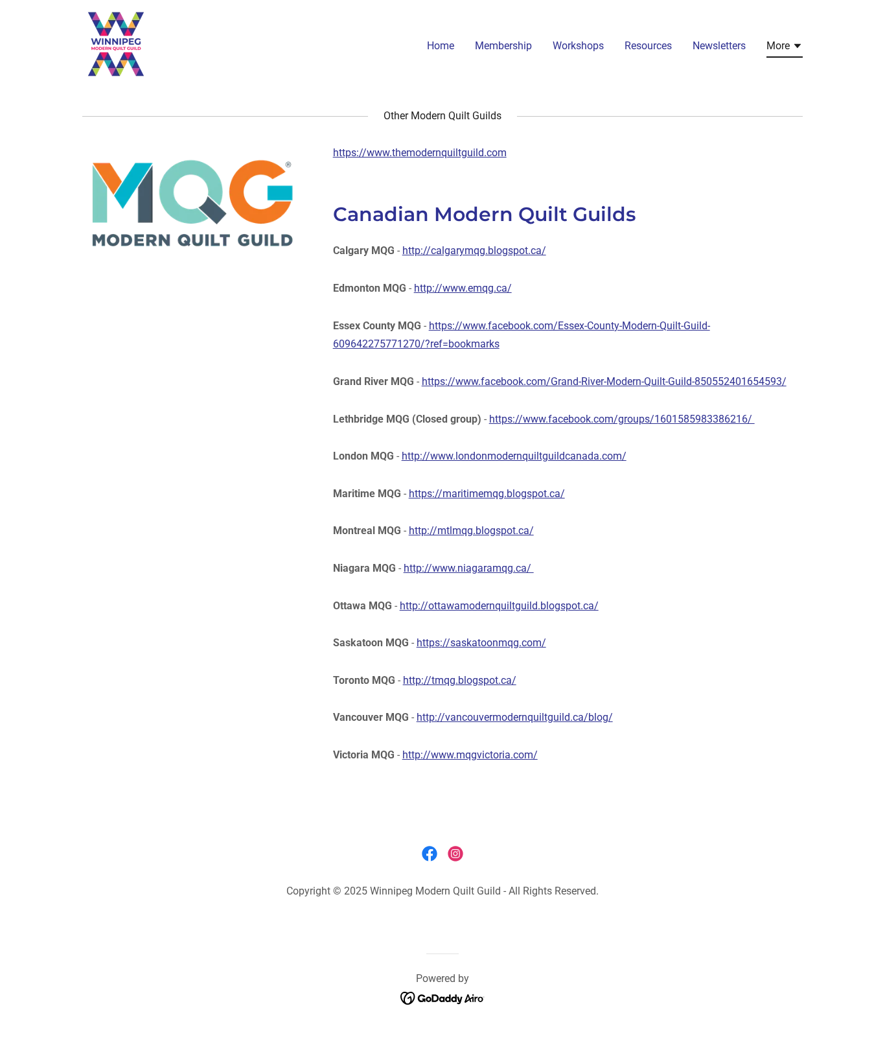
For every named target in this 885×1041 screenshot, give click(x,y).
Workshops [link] (578, 46)
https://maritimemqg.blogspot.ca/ (487, 493)
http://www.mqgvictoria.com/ (470, 755)
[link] (116, 43)
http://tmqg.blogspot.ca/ (459, 680)
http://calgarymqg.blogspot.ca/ (474, 250)
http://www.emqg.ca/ (463, 288)
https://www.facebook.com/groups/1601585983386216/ (622, 419)
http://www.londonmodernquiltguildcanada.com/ (514, 456)
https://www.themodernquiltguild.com (420, 152)
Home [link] (440, 46)
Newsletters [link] (719, 46)
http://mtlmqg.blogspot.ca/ (471, 530)
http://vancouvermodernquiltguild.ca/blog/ (515, 717)
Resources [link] (648, 46)
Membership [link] (503, 46)
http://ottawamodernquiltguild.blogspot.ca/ (499, 606)
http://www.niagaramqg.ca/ (469, 568)
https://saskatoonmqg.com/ (481, 643)
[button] (784, 48)
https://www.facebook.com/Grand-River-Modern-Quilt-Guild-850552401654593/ (604, 381)
